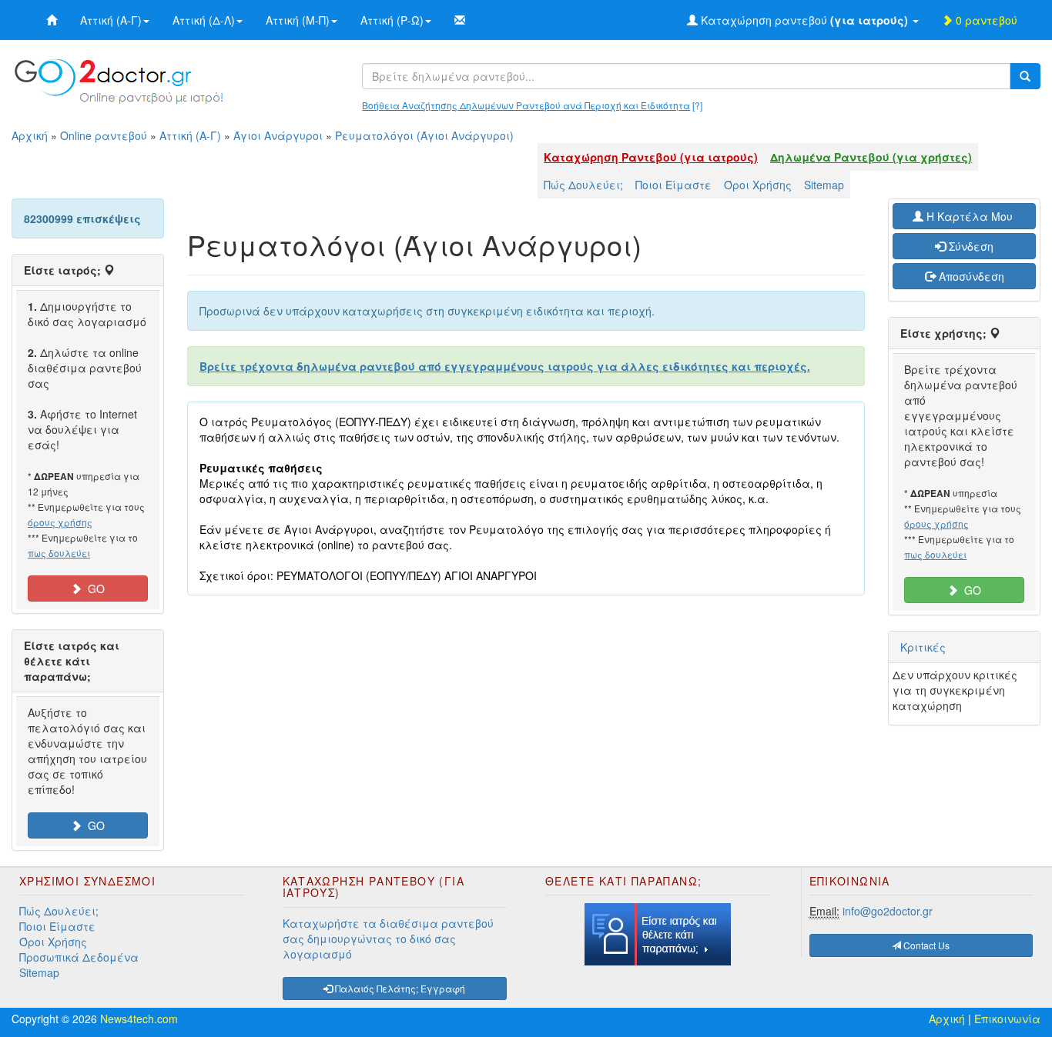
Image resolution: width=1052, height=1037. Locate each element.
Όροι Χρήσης (758, 184)
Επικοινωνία (1007, 1018)
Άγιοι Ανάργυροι (278, 135)
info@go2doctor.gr (888, 911)
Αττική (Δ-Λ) (204, 20)
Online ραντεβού (103, 135)
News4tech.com (139, 1018)
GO (93, 588)
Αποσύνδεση (970, 276)
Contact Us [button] (925, 945)
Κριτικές (923, 647)
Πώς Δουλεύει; (583, 184)
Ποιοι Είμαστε (673, 184)
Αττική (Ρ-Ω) (392, 20)
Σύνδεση (969, 246)
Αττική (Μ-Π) (298, 20)
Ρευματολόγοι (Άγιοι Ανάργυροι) (424, 135)
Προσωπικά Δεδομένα (79, 957)
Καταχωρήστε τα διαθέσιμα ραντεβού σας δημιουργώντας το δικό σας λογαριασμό (388, 938)
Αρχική (30, 135)
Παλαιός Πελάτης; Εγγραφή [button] (399, 988)
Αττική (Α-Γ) (111, 20)
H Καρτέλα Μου (969, 216)
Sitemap (824, 184)
